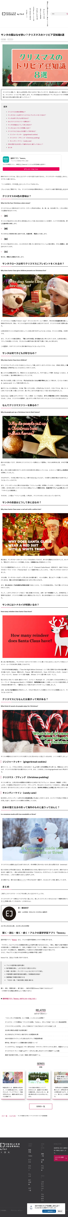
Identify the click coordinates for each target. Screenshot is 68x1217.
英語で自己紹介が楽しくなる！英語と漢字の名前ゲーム (22, 1055)
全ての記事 (29, 1182)
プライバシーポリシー (17, 1210)
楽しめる (63, 189)
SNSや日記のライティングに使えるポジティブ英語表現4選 (23, 1038)
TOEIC (30, 1156)
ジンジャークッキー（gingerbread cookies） (24, 134)
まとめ (10, 147)
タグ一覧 (4, 1116)
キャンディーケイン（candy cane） (21, 141)
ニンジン (23, 880)
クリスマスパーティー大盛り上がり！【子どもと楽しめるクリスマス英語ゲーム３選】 (32, 1051)
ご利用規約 (3, 1210)
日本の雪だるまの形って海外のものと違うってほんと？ (25, 144)
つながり (16, 864)
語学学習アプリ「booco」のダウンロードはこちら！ (20, 998)
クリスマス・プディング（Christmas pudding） (25, 138)
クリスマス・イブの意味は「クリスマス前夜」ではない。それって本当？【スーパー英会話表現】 (36, 1022)
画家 (33, 570)
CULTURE (3, 39)
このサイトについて (42, 1186)
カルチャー (29, 1168)
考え (42, 756)
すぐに (3, 901)
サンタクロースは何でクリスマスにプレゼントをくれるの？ (27, 115)
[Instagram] (5, 1152)
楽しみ (18, 184)
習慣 (5, 346)
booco (14, 940)
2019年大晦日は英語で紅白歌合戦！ (16, 1030)
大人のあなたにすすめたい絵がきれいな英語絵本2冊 (21, 1034)
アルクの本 (42, 1168)
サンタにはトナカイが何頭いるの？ (19, 128)
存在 (59, 176)
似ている (24, 875)
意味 (5, 211)
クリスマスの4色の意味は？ (17, 112)
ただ (32, 893)
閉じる (60, 1211)
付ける (34, 478)
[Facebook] (1, 1152)
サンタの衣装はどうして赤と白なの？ (20, 125)
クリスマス (10, 39)
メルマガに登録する (59, 1158)
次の (10, 957)
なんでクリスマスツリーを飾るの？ (19, 121)
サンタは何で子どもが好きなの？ (18, 118)
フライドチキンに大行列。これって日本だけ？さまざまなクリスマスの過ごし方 (30, 1026)
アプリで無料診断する (49, 1211)
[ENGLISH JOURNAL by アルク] (9, 13)
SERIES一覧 (40, 1106)
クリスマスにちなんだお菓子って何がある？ (22, 131)
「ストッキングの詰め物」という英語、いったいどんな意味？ (25, 1018)
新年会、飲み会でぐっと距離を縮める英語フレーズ (21, 1043)
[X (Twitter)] (8, 1152)
